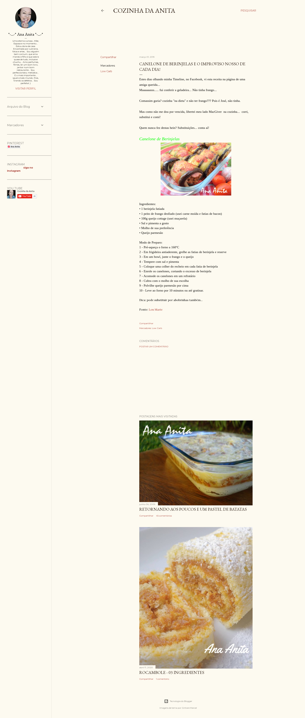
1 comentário (162, 679)
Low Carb (106, 71)
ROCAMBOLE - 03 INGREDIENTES (171, 672)
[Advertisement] (164, 38)
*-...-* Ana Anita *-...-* (25, 34)
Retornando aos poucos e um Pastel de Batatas (193, 509)
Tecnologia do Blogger (181, 701)
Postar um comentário (153, 346)
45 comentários (164, 515)
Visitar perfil (25, 88)
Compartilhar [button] (108, 57)
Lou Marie (156, 309)
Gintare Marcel (189, 708)
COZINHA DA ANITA (144, 10)
